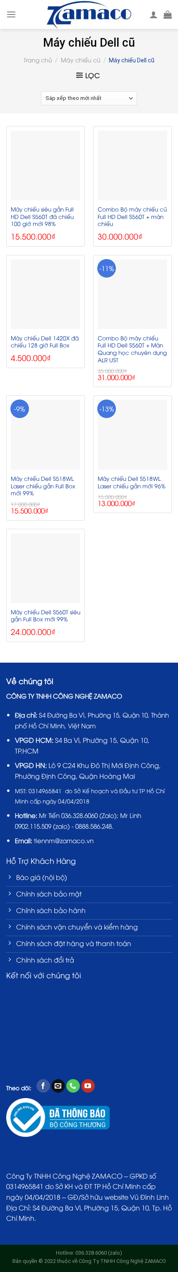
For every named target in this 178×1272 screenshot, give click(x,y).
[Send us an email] (58, 1086)
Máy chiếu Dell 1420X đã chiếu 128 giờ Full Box (45, 341)
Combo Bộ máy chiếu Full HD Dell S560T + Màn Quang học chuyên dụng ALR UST (132, 349)
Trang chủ (38, 60)
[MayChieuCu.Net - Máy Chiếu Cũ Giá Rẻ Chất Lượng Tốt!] (89, 14)
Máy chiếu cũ (81, 60)
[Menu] (11, 14)
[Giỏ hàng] (168, 14)
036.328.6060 (79, 815)
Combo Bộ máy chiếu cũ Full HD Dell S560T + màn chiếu (132, 216)
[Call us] (73, 1086)
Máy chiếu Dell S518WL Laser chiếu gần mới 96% (132, 482)
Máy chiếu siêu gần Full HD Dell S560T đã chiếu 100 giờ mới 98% (42, 216)
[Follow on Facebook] (43, 1086)
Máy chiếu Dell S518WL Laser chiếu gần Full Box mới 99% (43, 486)
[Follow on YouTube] (88, 1086)
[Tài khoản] (153, 14)
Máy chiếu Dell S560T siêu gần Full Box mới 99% (45, 615)
